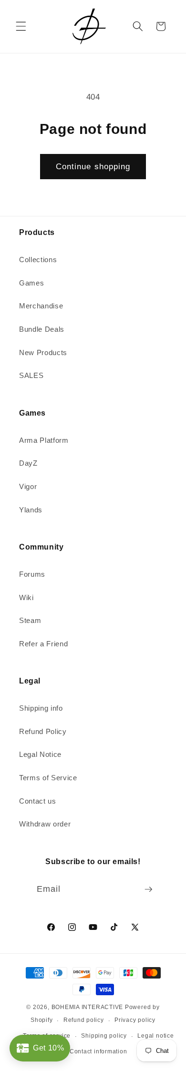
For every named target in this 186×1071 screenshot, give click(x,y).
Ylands (30, 510)
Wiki (26, 597)
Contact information (98, 1051)
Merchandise (41, 306)
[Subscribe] (148, 889)
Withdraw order (45, 824)
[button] (21, 26)
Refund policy (83, 1020)
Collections (38, 259)
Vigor (28, 486)
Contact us (37, 801)
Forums (32, 574)
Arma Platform (44, 440)
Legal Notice (40, 754)
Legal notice (155, 1035)
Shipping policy (104, 1035)
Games (31, 283)
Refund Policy (43, 731)
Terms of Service (48, 778)
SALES (31, 375)
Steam (30, 620)
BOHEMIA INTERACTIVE (88, 1007)
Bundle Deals (41, 329)
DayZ (28, 463)
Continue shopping (93, 166)
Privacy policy (134, 1020)
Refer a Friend (43, 644)
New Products (43, 352)
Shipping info (41, 708)
